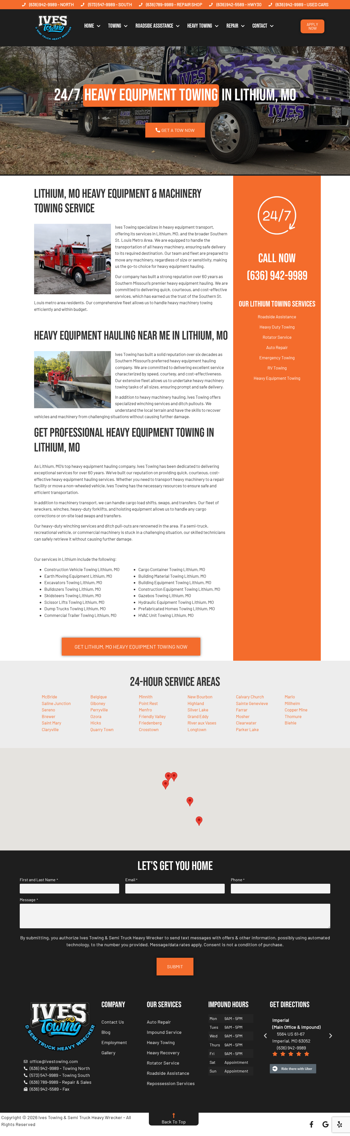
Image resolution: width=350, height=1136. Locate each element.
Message (29, 900)
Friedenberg (150, 722)
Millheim (292, 703)
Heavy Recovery (163, 1052)
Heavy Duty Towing (277, 326)
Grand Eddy (198, 716)
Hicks (95, 722)
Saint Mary (51, 722)
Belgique (98, 696)
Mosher (243, 716)
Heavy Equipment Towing (277, 378)
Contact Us (112, 1022)
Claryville (50, 729)
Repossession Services (171, 1083)
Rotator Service (277, 337)
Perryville (99, 709)
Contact (259, 26)
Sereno (48, 709)
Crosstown (149, 729)
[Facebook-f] (311, 1124)
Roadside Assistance (154, 26)
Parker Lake (247, 729)
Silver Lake (198, 709)
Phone (237, 880)
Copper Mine (296, 709)
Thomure (293, 716)
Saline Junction (56, 703)
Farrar (242, 709)
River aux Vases (202, 722)
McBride (49, 696)
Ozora (95, 716)
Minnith (145, 696)
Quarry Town (102, 729)
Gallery (108, 1052)
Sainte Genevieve (252, 703)
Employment (114, 1042)
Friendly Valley (152, 716)
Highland (196, 703)
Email (131, 880)
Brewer (48, 716)
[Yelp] (339, 1124)
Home (89, 26)
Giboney (97, 703)
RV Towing (277, 367)
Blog (105, 1032)
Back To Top (174, 1121)
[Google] (325, 1124)
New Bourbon (200, 696)
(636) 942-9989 (277, 276)
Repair (232, 26)
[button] (174, 777)
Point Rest (148, 703)
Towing (114, 26)
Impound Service (164, 1032)
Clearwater (246, 722)
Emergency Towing (277, 357)
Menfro (145, 709)
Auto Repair (277, 347)
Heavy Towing (199, 26)
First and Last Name (39, 880)
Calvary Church (250, 696)
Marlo (290, 696)
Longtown (197, 729)
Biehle (290, 722)
